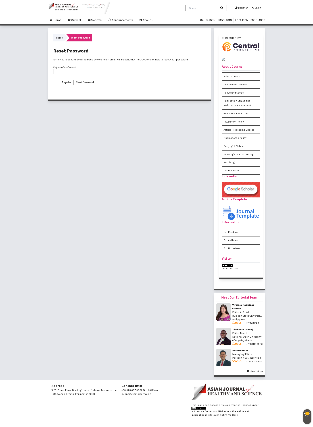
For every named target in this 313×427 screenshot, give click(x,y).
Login (257, 7)
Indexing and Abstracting (238, 154)
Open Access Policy (235, 137)
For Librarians (232, 248)
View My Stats (230, 268)
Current (75, 20)
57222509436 (254, 361)
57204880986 (254, 344)
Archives (96, 20)
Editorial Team (232, 76)
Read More (256, 371)
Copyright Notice (233, 146)
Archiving (229, 162)
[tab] (241, 50)
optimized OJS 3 (229, 415)
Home (57, 20)
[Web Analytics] (241, 265)
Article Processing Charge (239, 129)
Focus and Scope (234, 92)
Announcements (122, 20)
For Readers (231, 232)
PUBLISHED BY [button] (231, 38)
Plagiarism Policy (234, 121)
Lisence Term (231, 170)
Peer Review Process (235, 84)
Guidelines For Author (236, 113)
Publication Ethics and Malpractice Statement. (237, 103)
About (146, 20)
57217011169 (252, 323)
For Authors (231, 240)
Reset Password (85, 82)
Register (242, 7)
